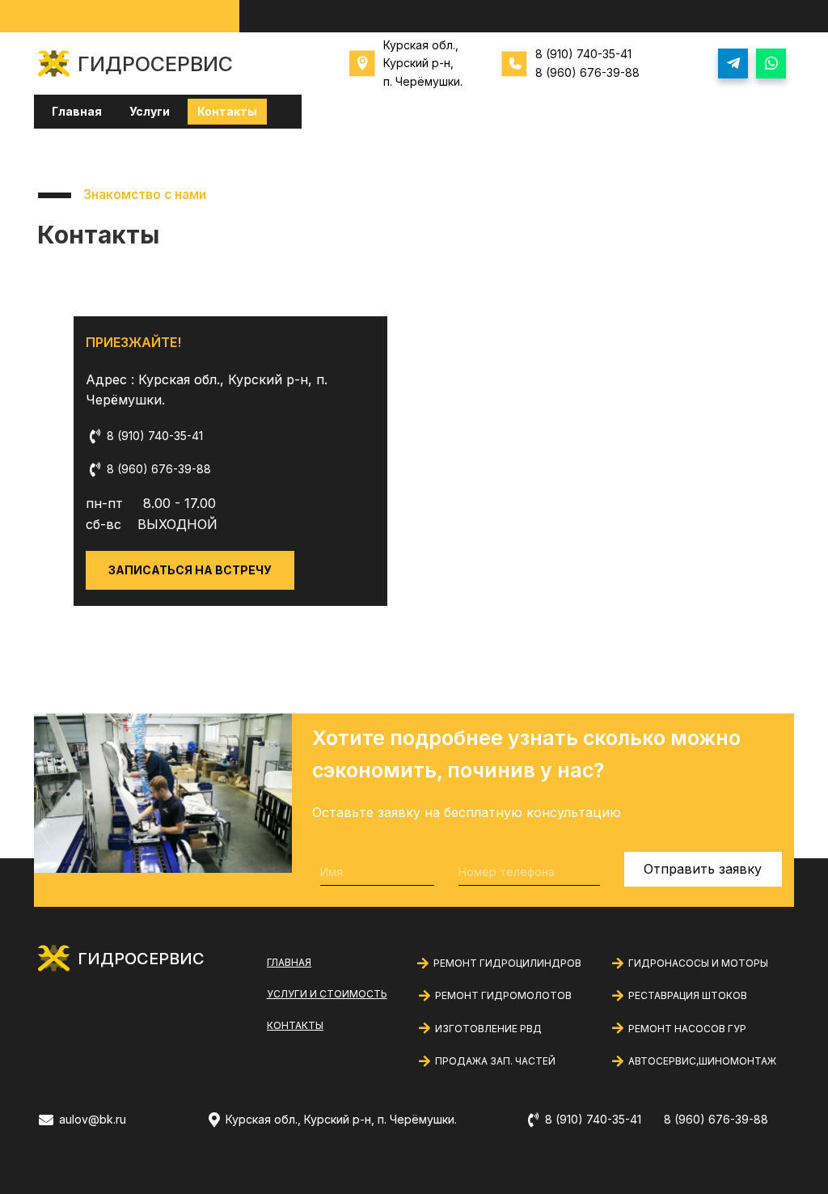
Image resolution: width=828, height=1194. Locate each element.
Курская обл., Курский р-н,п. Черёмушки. (423, 63)
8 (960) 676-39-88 (587, 72)
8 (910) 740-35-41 (583, 54)
